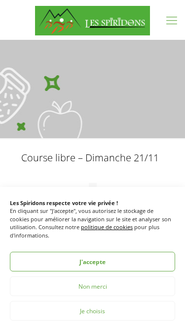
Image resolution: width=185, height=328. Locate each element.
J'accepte (92, 262)
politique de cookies (107, 227)
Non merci (92, 286)
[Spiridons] (92, 19)
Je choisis (92, 311)
